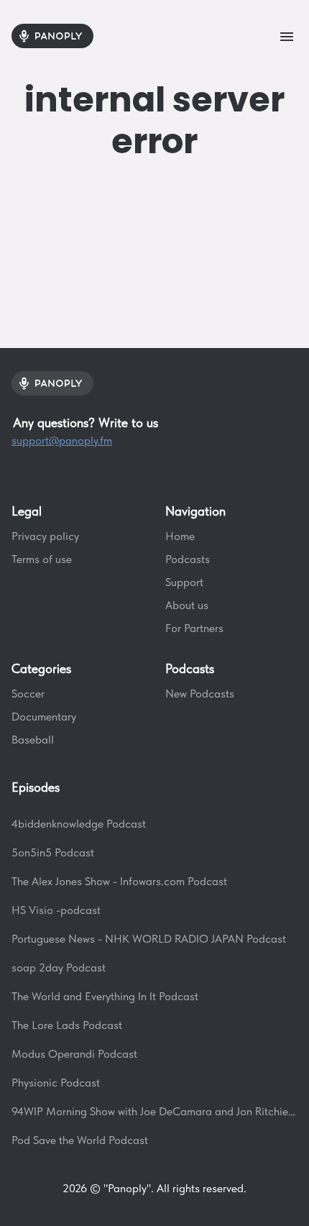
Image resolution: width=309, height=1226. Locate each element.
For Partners (194, 628)
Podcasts (187, 559)
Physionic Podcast (55, 1082)
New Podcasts (199, 693)
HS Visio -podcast (56, 910)
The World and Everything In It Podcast (104, 996)
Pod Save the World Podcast (79, 1140)
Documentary (43, 716)
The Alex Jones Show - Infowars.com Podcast (119, 881)
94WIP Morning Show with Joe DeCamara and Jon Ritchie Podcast (154, 1111)
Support (184, 582)
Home (180, 536)
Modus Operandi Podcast (74, 1054)
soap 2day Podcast (58, 967)
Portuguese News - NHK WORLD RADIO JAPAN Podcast (148, 939)
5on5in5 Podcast (52, 852)
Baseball (32, 739)
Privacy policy (45, 536)
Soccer (28, 693)
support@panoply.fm (61, 440)
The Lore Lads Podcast (66, 1025)
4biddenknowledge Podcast (78, 824)
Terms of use (41, 559)
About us (186, 605)
